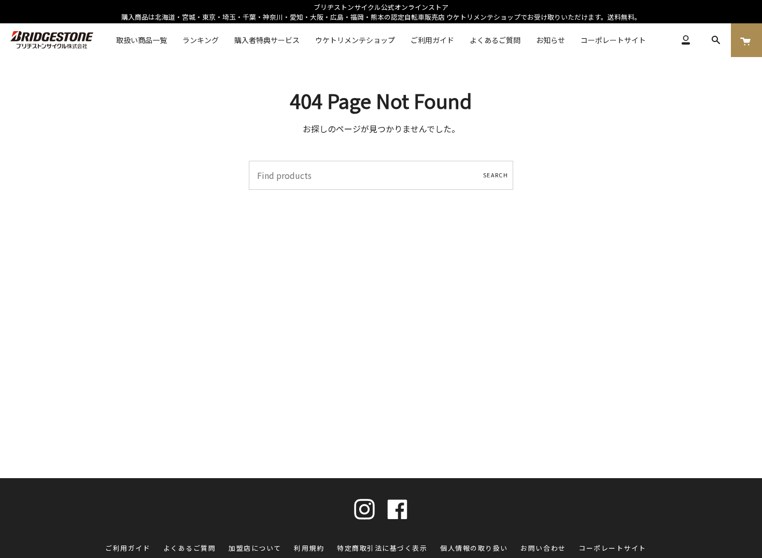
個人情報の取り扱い (474, 548)
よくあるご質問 (189, 548)
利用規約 (309, 548)
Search (495, 175)
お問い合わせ (543, 548)
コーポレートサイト (612, 548)
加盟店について (255, 548)
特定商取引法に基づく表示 (382, 548)
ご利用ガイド (127, 548)
